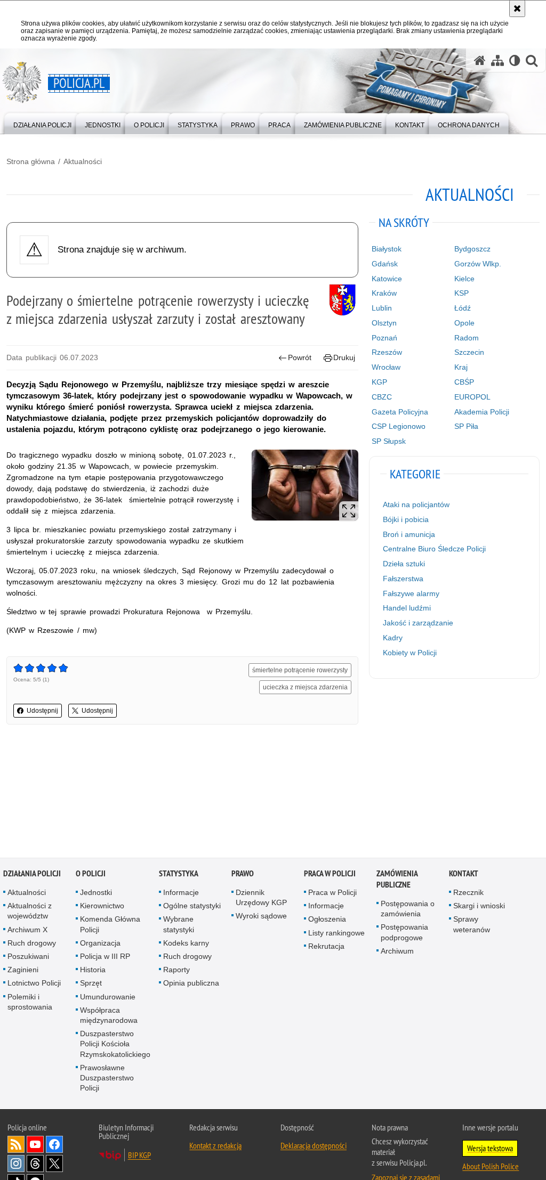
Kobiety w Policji (410, 652)
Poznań (384, 337)
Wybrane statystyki (178, 925)
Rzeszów (387, 352)
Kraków (384, 293)
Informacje (181, 893)
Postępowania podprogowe (404, 933)
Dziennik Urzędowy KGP (261, 898)
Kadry (393, 637)
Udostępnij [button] (42, 710)
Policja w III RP (105, 957)
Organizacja (100, 944)
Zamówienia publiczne (396, 880)
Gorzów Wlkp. (477, 263)
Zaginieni (22, 970)
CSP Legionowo (398, 426)
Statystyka (178, 874)
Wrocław (386, 367)
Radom (466, 337)
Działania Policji (32, 874)
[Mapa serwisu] (497, 60)
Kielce (464, 278)
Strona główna (30, 161)
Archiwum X (27, 930)
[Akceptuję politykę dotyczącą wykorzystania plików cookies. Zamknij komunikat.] (517, 8)
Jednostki (96, 893)
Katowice (387, 278)
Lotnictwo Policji (34, 984)
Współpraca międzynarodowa (109, 1016)
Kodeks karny (186, 944)
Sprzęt (91, 984)
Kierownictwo (102, 906)
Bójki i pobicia (406, 519)
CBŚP (464, 382)
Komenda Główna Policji (110, 925)
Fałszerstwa (403, 578)
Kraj (461, 367)
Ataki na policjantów (416, 504)
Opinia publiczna (191, 984)
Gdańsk (385, 263)
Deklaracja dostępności (313, 1146)
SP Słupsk (389, 441)
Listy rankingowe (336, 934)
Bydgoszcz (472, 249)
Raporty (176, 970)
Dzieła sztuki (404, 563)
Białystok (387, 249)
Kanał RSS (16, 1145)
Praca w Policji (330, 874)
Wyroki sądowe (261, 917)
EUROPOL (472, 397)
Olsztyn (384, 323)
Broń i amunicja (409, 534)
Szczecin (469, 352)
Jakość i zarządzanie (418, 623)
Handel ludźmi (407, 608)
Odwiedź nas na (35, 1145)
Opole (464, 323)
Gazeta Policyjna (400, 412)
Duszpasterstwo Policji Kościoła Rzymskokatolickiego (115, 1044)
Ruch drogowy (31, 944)
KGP (379, 382)
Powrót (299, 357)
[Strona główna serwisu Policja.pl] (480, 60)
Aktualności (82, 161)
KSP (461, 293)
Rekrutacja (326, 947)
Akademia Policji (481, 412)
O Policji (91, 874)
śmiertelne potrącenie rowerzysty (300, 670)
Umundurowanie (107, 998)
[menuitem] (42, 122)
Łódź (462, 308)
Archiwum (397, 952)
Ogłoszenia (327, 920)
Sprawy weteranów (471, 925)
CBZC (382, 397)
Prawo (242, 874)
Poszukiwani (28, 957)
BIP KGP (139, 1156)
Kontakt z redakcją (215, 1146)
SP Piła (466, 426)
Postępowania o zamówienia (408, 909)
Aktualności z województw (29, 911)
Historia (93, 970)
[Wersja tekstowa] (514, 60)
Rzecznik (468, 893)
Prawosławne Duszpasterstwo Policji (107, 1078)
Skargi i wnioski (479, 906)
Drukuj (344, 357)
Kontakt (463, 874)
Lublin (382, 308)
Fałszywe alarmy (411, 593)
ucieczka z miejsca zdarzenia (305, 687)
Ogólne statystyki (192, 906)
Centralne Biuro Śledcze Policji (434, 548)
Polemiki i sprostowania (29, 1003)
